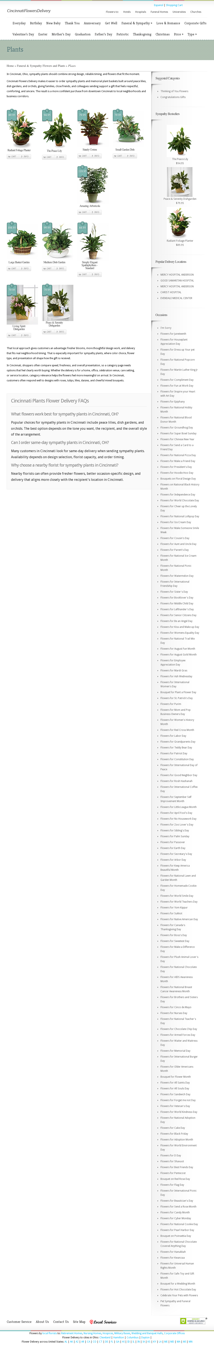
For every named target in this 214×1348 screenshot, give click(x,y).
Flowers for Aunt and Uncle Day (178, 544)
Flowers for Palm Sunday (174, 836)
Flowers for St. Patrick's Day (176, 698)
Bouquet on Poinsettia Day (175, 1235)
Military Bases (122, 1333)
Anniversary (92, 23)
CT (100, 1341)
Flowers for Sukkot (171, 913)
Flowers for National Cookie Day (179, 1224)
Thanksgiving (142, 34)
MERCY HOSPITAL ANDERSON (177, 274)
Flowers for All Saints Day (175, 1082)
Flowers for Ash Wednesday (176, 676)
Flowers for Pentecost (173, 1173)
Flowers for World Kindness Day (178, 1112)
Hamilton (118, 1337)
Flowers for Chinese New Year (177, 439)
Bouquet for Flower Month (175, 1076)
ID (128, 1341)
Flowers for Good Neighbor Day (178, 775)
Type (192, 34)
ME (166, 1341)
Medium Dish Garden (54, 262)
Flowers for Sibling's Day (174, 830)
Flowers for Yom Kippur (174, 907)
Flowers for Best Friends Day (176, 1167)
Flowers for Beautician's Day (176, 1200)
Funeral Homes (159, 11)
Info (26, 156)
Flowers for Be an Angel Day (176, 621)
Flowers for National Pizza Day (178, 455)
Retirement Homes (71, 1333)
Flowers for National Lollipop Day (179, 516)
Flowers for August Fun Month (177, 648)
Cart (13, 156)
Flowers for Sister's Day (174, 591)
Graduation (82, 34)
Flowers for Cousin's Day (174, 538)
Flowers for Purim (170, 704)
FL (112, 1341)
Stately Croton (90, 149)
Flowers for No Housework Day (178, 818)
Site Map (79, 1322)
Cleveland (105, 1337)
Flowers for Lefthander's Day (177, 609)
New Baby (53, 23)
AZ (77, 1341)
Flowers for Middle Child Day (176, 603)
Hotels (127, 11)
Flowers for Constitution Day (177, 759)
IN (138, 1341)
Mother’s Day (61, 34)
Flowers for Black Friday (174, 1133)
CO (94, 1341)
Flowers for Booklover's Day (176, 597)
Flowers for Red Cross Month (177, 730)
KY (154, 1341)
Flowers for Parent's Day (174, 549)
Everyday (19, 23)
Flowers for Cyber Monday (175, 1218)
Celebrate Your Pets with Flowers (179, 1295)
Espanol (158, 5)
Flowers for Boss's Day (173, 935)
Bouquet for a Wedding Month (177, 1283)
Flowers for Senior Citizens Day (178, 615)
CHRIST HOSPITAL (170, 292)
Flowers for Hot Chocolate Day (178, 1289)
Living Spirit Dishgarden (19, 327)
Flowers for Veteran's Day (175, 1106)
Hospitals (140, 11)
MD (172, 1341)
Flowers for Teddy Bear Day (176, 747)
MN (190, 1341)
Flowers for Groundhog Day (176, 427)
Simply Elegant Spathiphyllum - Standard (90, 265)
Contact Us (61, 1322)
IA (144, 1341)
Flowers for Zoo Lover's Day (176, 824)
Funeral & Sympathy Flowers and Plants (41, 66)
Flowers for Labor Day (173, 735)
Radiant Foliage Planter (19, 150)
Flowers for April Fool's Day (176, 812)
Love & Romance (168, 23)
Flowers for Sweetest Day (174, 941)
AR (82, 1341)
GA (117, 1341)
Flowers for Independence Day (177, 494)
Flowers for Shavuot (172, 1161)
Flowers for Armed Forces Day (177, 1034)
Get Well (111, 23)
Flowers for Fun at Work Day (176, 385)
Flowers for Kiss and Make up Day (179, 627)
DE (106, 1341)
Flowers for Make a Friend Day (177, 461)
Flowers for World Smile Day (176, 895)
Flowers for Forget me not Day (178, 1100)
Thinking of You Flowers (174, 91)
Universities (179, 11)
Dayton (145, 1337)
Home (10, 66)
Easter (42, 34)
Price (178, 34)
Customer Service (19, 1322)
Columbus (133, 1337)
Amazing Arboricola (89, 206)
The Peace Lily (54, 151)
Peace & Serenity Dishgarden (54, 323)
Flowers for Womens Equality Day (179, 632)
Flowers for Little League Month (178, 807)
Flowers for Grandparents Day (177, 741)
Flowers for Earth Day (172, 848)
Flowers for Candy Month (175, 1212)
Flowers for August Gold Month (178, 654)
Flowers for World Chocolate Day (179, 500)
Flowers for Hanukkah (173, 1251)
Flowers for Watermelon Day (177, 575)
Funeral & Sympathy (136, 23)
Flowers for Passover (172, 842)
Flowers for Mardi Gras (173, 670)
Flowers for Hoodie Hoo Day (176, 472)
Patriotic (122, 34)
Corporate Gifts (195, 23)
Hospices (108, 1333)
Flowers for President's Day (176, 467)
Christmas (162, 34)
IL (133, 1341)
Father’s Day (103, 34)
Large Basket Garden (19, 262)
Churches (195, 11)
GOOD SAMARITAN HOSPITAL (177, 280)
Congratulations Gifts (173, 97)
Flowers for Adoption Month (176, 1139)
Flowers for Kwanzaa (172, 1257)
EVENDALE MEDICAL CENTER (176, 298)
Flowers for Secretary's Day (176, 854)
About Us (42, 1322)
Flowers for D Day (170, 1155)
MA (178, 1341)
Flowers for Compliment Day (177, 379)
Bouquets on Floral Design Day (178, 478)
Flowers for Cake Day (172, 1127)
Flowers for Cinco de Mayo (175, 1007)
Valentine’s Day (23, 34)
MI (184, 1341)
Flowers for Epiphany (172, 401)
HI (123, 1341)
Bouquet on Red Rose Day (175, 1179)
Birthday (36, 23)
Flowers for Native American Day (179, 919)
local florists (49, 1333)
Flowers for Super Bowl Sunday (178, 433)
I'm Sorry (165, 327)
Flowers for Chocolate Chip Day (178, 1029)
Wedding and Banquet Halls (147, 1333)
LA (160, 1341)
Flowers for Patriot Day (173, 753)
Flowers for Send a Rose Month (178, 1206)
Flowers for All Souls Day (174, 1088)
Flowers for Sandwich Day (175, 1094)
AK (71, 1341)
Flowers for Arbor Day (173, 859)
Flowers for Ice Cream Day (175, 522)
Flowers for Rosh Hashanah (176, 781)
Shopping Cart (174, 5)
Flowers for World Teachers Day (178, 901)
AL (66, 1341)
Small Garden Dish (124, 149)
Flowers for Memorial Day (175, 1050)
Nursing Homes (92, 1333)
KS (149, 1341)
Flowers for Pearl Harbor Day (177, 1230)
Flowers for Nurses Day (173, 1013)
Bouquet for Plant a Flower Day (178, 692)
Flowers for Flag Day (172, 1184)
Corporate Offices (174, 1333)
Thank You (72, 23)
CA (88, 1341)
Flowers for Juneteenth (173, 333)
